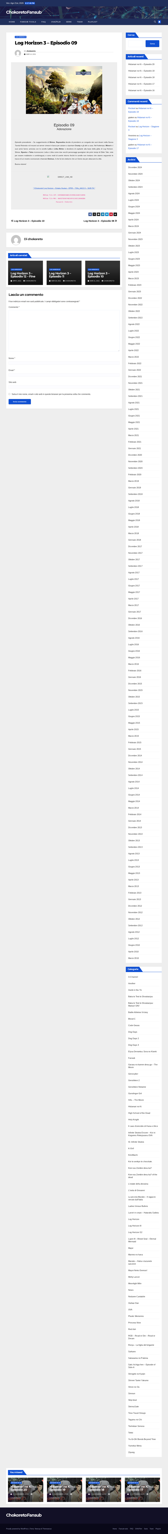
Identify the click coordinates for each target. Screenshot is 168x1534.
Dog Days (132, 1032)
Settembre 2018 (135, 494)
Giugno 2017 (134, 586)
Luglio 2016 (133, 644)
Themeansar (47, 1529)
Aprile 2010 (133, 952)
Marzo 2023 (133, 278)
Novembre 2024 (135, 174)
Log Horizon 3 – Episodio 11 (60, 275)
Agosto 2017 (134, 573)
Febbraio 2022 (134, 363)
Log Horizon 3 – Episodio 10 (29, 221)
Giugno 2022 (134, 337)
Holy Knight (133, 1120)
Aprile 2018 (133, 527)
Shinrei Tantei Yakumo (138, 1380)
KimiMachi (133, 1155)
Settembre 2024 (135, 187)
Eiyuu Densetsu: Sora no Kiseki (142, 1051)
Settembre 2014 (135, 775)
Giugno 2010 (134, 945)
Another (131, 983)
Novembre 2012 (135, 912)
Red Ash (132, 1329)
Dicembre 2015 (135, 684)
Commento (14, 307)
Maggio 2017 (134, 592)
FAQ (43, 22)
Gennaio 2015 (134, 749)
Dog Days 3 (133, 1045)
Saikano (132, 1352)
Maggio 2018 (134, 520)
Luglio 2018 (133, 507)
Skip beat (132, 1400)
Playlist (92, 22)
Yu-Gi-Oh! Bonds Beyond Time (142, 1439)
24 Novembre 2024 (60, 1494)
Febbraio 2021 (134, 442)
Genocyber (133, 1074)
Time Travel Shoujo (137, 1413)
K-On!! (131, 1148)
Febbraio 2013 (134, 893)
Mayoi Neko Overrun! (137, 1270)
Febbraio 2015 (134, 742)
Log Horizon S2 (135, 1232)
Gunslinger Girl (135, 1093)
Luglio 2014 (133, 788)
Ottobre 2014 (134, 769)
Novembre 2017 (135, 553)
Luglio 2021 (133, 409)
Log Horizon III (20, 37)
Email (12, 370)
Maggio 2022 (134, 344)
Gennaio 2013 (134, 899)
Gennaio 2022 (134, 370)
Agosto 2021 (134, 403)
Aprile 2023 (133, 272)
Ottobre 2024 (134, 180)
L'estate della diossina (138, 1184)
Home (12, 22)
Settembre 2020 (135, 468)
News (130, 1290)
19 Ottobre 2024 (137, 1494)
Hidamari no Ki (135, 1106)
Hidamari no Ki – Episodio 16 (141, 90)
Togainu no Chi (135, 1420)
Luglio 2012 (133, 939)
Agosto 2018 (134, 501)
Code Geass (133, 1025)
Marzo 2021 (133, 435)
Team (80, 22)
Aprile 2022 (133, 350)
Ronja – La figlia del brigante (141, 1345)
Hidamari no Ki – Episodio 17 (141, 84)
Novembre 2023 (135, 239)
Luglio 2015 (133, 710)
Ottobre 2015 (134, 697)
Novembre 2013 (135, 834)
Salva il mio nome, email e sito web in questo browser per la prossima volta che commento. (51, 394)
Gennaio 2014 (134, 821)
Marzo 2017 (133, 605)
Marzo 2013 (133, 886)
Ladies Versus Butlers (138, 1206)
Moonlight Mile (134, 1283)
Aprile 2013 (133, 880)
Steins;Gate (133, 1407)
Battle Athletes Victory (138, 1012)
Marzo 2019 (133, 481)
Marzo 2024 (133, 226)
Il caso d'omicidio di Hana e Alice (143, 1126)
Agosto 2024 (134, 193)
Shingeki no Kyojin (136, 1374)
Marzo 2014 (133, 808)
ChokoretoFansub (24, 12)
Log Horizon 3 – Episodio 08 (99, 221)
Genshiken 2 (134, 1080)
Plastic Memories (136, 1316)
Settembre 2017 (135, 566)
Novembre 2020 (135, 461)
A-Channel (133, 977)
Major (130, 1248)
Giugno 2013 (134, 867)
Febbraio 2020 (134, 475)
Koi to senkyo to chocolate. (140, 1161)
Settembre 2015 (135, 703)
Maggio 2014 (134, 801)
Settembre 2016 (135, 631)
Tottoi (130, 1433)
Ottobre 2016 (134, 625)
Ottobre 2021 (134, 390)
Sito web (12, 382)
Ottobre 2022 (134, 311)
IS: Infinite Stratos (136, 1142)
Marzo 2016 (133, 664)
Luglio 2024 (133, 200)
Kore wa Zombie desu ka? (140, 1168)
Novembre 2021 (135, 383)
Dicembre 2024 (135, 167)
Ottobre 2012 (134, 919)
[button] (155, 22)
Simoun (131, 1393)
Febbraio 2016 (134, 671)
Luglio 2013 (133, 860)
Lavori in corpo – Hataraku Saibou (143, 1213)
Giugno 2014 (134, 795)
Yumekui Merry (135, 1446)
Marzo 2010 (133, 958)
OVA (130, 1310)
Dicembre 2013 (135, 827)
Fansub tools (28, 22)
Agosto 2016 (134, 638)
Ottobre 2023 (134, 246)
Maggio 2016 (134, 658)
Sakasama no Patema (138, 1358)
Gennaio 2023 (134, 292)
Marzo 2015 (133, 736)
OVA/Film (56, 22)
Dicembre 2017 (135, 546)
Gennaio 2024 (134, 233)
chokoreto (31, 51)
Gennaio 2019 (134, 488)
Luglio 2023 (133, 252)
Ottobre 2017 (134, 559)
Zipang (131, 1452)
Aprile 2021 (133, 429)
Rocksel (131, 108)
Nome (12, 358)
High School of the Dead (139, 1113)
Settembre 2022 (135, 318)
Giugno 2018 (134, 514)
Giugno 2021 (134, 416)
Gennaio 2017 (134, 612)
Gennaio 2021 (134, 448)
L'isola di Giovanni (136, 1190)
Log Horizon (133, 1219)
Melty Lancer (134, 1277)
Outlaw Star (133, 1303)
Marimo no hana (135, 1255)
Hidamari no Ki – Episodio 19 (141, 71)
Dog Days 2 (133, 1038)
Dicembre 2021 (135, 376)
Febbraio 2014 (134, 814)
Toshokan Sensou (136, 1426)
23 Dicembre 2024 (21, 1494)
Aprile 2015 (133, 729)
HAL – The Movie (136, 1100)
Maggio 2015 (134, 723)
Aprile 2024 (133, 220)
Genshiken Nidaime (137, 1087)
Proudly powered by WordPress (17, 1529)
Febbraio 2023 (134, 285)
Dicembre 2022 (135, 298)
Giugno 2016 (134, 651)
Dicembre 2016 (135, 618)
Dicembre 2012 (135, 906)
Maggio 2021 (134, 422)
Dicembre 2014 (135, 756)
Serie (69, 22)
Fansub (131, 1058)
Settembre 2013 (135, 847)
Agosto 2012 (134, 932)
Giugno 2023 (134, 259)
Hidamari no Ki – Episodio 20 (141, 64)
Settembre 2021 (135, 396)
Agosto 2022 (134, 324)
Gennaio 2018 (134, 540)
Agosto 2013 (134, 854)
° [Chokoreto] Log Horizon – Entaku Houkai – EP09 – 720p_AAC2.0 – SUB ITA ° (64, 188)
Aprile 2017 (133, 599)
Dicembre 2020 (135, 455)
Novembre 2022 (135, 305)
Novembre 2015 (135, 690)
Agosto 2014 (134, 782)
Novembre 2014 (135, 762)
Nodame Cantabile (136, 1297)
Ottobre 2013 (134, 841)
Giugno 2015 (134, 716)
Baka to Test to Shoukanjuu (140, 996)
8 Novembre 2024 (99, 1494)
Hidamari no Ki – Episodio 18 (141, 77)
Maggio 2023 (134, 265)
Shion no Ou (133, 1387)
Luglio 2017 (133, 579)
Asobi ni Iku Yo (135, 990)
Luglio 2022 (133, 331)
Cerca (131, 35)
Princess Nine (134, 1323)
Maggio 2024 (134, 213)
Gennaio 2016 (134, 677)
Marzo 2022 (133, 357)
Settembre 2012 (135, 925)
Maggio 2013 (134, 873)
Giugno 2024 (134, 207)
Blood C (132, 1019)
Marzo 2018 (133, 533)
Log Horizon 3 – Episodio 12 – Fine (23, 275)
